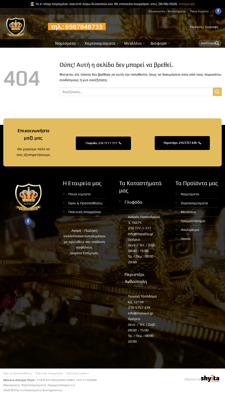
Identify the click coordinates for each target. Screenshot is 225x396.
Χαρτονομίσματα (100, 43)
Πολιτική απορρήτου (49, 373)
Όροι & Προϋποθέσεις (85, 203)
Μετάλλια (133, 43)
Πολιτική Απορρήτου (84, 212)
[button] (204, 27)
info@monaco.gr (140, 234)
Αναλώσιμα (190, 230)
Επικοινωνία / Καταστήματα (167, 11)
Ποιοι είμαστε (79, 194)
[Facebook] (218, 11)
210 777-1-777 (139, 228)
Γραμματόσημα (193, 221)
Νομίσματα (65, 43)
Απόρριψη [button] (187, 4)
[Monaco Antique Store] (22, 27)
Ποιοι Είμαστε (199, 11)
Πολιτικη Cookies (77, 373)
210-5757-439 (139, 307)
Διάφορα (159, 43)
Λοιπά (186, 239)
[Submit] (217, 43)
